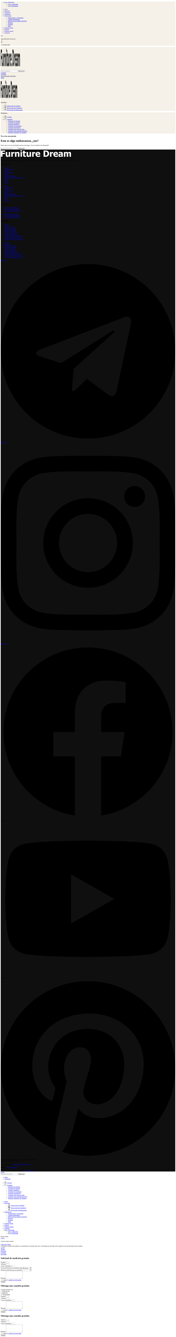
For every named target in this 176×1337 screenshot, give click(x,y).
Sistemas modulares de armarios (17, 132)
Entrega (6, 171)
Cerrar (2, 1172)
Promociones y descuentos (15, 18)
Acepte (3, 1247)
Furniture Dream (29, 1170)
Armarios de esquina (14, 122)
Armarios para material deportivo (17, 131)
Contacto (7, 182)
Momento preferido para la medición (11, 1270)
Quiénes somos (8, 169)
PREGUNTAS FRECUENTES (17, 21)
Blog (9, 26)
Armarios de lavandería (15, 126)
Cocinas (6, 224)
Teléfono (3, 1264)
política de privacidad (15, 1280)
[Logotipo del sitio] (10, 69)
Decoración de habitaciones (12, 211)
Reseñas (10, 23)
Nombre (3, 1262)
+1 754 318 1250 (12, 1167)
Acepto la (12, 1280)
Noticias (10, 24)
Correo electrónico (6, 1266)
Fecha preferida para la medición (10, 1268)
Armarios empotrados (14, 127)
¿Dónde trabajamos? (14, 19)
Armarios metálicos (13, 124)
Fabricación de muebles (11, 207)
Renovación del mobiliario (12, 209)
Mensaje (3, 1278)
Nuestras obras (8, 172)
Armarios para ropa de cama (16, 129)
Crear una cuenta (6, 1244)
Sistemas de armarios (14, 121)
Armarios (7, 226)
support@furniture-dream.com (22, 1164)
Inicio (6, 168)
